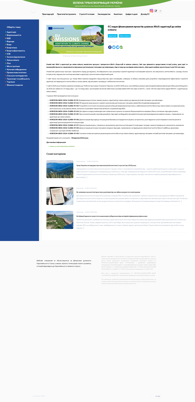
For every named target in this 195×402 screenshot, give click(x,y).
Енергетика (12, 47)
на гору (157, 396)
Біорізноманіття (14, 35)
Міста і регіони (13, 66)
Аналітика (118, 14)
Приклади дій (48, 14)
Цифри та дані (131, 14)
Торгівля (11, 82)
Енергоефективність (16, 51)
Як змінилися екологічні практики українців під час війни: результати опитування (108, 192)
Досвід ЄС (145, 14)
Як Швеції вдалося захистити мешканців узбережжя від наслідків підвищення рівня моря (112, 216)
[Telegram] (118, 47)
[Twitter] (114, 47)
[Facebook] (110, 47)
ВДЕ (9, 38)
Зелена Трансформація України (97, 2)
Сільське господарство (17, 75)
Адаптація (11, 32)
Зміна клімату (13, 60)
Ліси (9, 63)
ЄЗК (8, 54)
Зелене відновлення (16, 57)
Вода (9, 44)
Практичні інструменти (66, 14)
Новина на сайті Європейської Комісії (62, 146)
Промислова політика (16, 72)
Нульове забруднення (16, 69)
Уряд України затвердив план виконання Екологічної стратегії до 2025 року (106, 165)
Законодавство (104, 14)
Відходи (10, 41)
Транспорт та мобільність (18, 79)
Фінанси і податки (15, 85)
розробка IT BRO (39, 396)
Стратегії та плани (86, 14)
